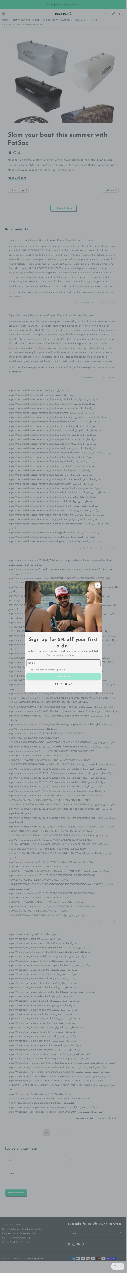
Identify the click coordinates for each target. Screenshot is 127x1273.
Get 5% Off (63, 676)
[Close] (97, 585)
